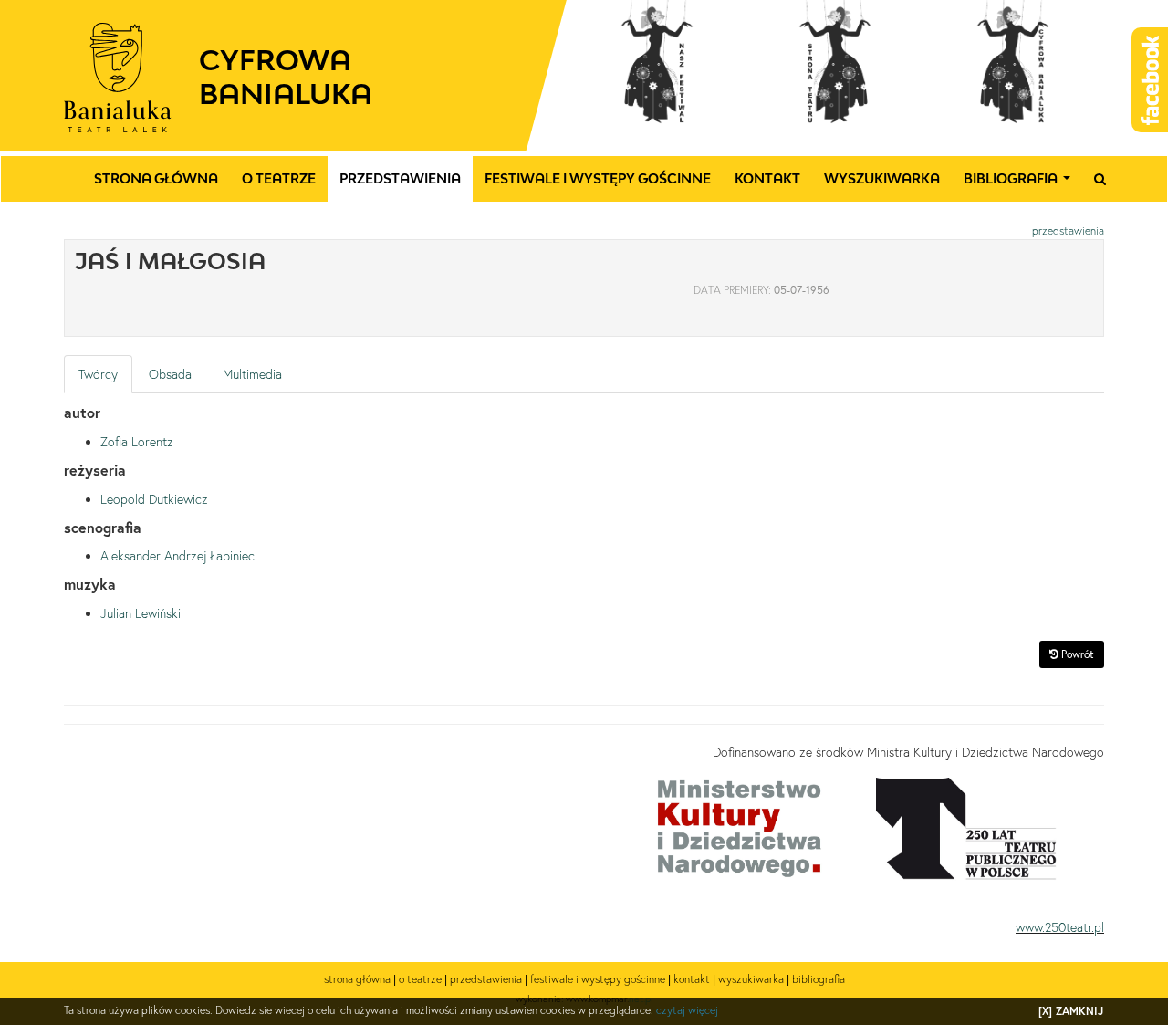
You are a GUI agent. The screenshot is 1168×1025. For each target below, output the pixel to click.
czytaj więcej (687, 1010)
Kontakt (767, 178)
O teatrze (279, 178)
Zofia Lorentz (136, 442)
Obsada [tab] (170, 374)
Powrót (1076, 654)
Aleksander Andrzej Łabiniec (177, 556)
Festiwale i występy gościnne (598, 178)
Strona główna (156, 178)
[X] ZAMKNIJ (1070, 1011)
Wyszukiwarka (882, 178)
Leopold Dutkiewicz (154, 499)
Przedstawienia (400, 178)
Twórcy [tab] (98, 374)
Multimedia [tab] (252, 374)
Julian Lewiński (140, 613)
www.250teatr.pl (1060, 927)
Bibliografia (1021, 183)
